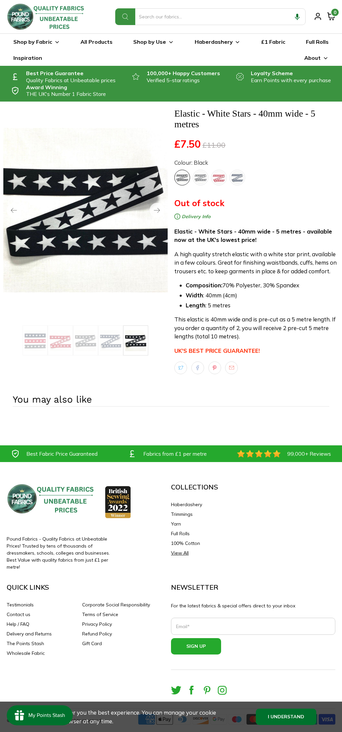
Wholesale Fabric (26, 653)
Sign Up (196, 646)
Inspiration (27, 57)
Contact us (18, 614)
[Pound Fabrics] (47, 16)
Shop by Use (149, 41)
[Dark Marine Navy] (237, 177)
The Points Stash (25, 643)
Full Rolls (317, 41)
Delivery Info (195, 216)
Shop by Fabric (32, 41)
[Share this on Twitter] (180, 367)
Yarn (176, 524)
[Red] (219, 177)
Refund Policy (97, 634)
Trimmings (182, 514)
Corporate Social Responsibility (116, 605)
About (312, 57)
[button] (297, 16)
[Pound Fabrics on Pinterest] (207, 690)
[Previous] (14, 210)
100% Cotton (185, 543)
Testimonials (20, 605)
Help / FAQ (18, 624)
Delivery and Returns (29, 634)
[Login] (318, 16)
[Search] (125, 16)
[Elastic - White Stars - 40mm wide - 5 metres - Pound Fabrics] (85, 210)
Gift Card (92, 643)
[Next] (157, 210)
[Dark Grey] (200, 177)
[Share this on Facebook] (197, 367)
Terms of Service (100, 614)
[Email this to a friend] (231, 367)
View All (180, 553)
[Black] (182, 177)
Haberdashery (214, 41)
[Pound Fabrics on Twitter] (176, 690)
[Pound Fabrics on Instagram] (222, 690)
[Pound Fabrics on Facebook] (191, 690)
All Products (96, 41)
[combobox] (210, 16)
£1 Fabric (273, 41)
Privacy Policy (97, 624)
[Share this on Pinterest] (214, 367)
